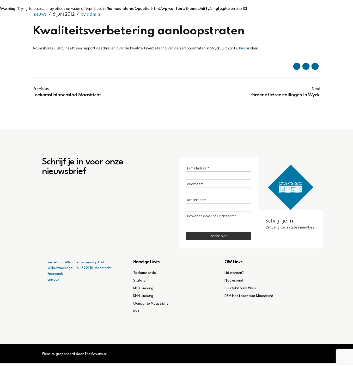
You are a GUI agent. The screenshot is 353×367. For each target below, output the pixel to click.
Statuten (140, 281)
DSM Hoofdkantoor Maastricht (249, 296)
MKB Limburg (143, 288)
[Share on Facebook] (296, 66)
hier (242, 48)
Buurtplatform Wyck (240, 288)
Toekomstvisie (144, 273)
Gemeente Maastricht (150, 304)
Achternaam (197, 200)
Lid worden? (234, 273)
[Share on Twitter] (306, 66)
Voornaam (195, 184)
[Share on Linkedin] (315, 66)
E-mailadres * (198, 168)
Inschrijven (218, 235)
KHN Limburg (143, 296)
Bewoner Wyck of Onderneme (212, 216)
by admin (90, 14)
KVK (136, 311)
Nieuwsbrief (234, 281)
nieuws (39, 14)
